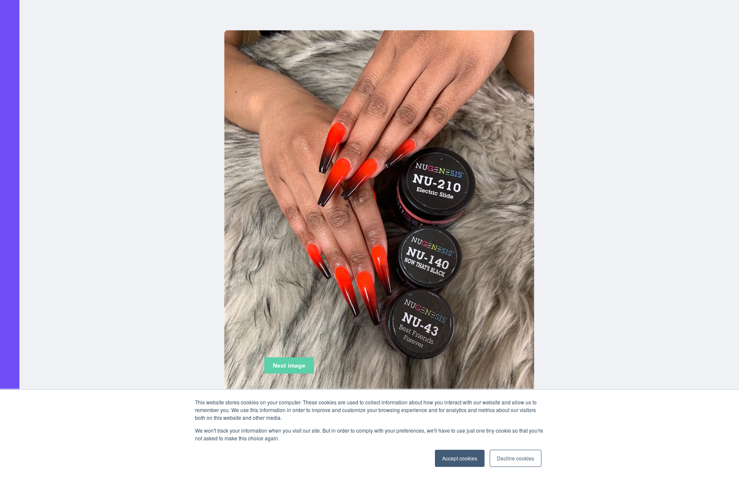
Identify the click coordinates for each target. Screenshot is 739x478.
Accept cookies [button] (459, 458)
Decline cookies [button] (515, 458)
